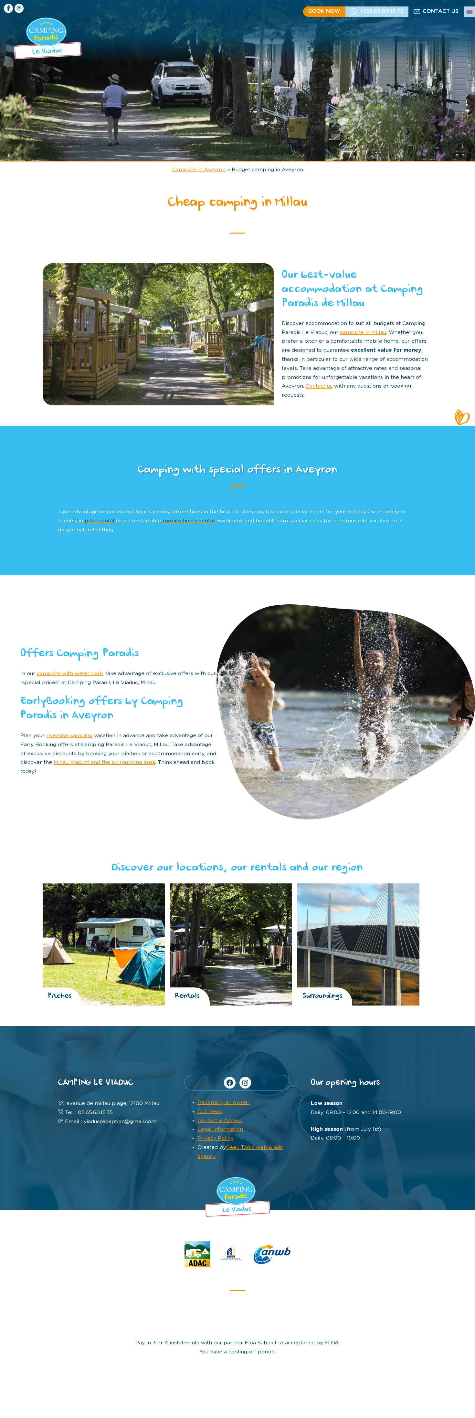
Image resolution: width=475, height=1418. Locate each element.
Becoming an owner (223, 1102)
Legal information (220, 1129)
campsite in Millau (363, 332)
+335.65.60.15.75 (381, 11)
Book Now (324, 11)
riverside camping (69, 735)
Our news (209, 1111)
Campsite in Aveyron (199, 169)
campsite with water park (70, 673)
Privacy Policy (215, 1138)
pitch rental (99, 520)
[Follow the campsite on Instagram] (19, 8)
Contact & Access (219, 1120)
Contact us (441, 11)
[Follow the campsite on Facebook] (8, 8)
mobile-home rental (189, 520)
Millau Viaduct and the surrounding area (104, 762)
